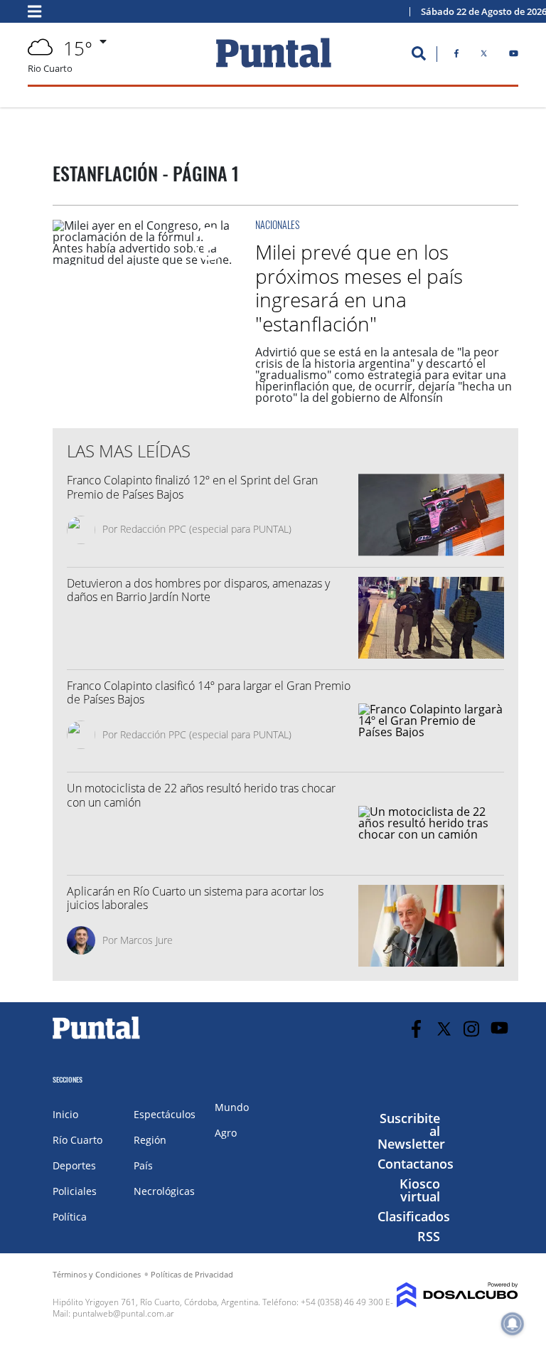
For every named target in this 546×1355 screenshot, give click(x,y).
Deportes (74, 1165)
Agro (226, 1132)
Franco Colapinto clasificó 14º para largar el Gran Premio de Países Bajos (208, 692)
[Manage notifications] (512, 1323)
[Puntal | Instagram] (472, 1029)
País (143, 1165)
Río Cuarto (77, 1140)
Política (70, 1216)
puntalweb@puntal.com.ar (123, 1313)
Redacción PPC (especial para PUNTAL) (205, 529)
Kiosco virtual (420, 1190)
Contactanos (416, 1163)
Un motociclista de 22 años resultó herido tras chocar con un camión (201, 794)
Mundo (232, 1107)
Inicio (65, 1114)
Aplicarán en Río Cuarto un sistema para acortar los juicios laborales (195, 898)
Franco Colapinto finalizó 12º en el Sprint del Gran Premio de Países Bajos (192, 486)
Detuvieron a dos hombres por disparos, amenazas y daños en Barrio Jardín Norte (198, 590)
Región (150, 1140)
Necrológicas (164, 1191)
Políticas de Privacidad (192, 1274)
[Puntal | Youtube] (513, 56)
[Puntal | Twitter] (484, 56)
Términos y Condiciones (97, 1274)
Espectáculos (165, 1114)
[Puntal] (97, 1038)
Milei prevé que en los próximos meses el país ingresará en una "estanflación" (359, 287)
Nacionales (277, 224)
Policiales (75, 1191)
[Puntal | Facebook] (456, 56)
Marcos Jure (146, 940)
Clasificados (414, 1216)
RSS (428, 1236)
